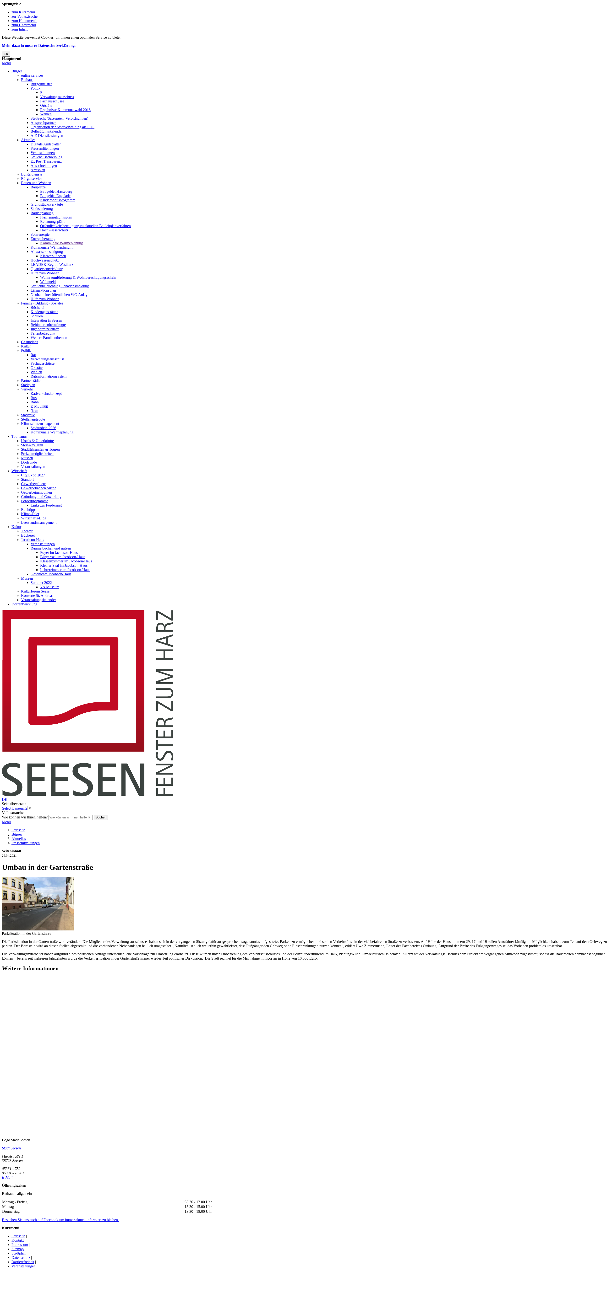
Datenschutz (20, 1257)
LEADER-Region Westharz (52, 264)
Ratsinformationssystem (48, 376)
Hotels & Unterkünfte (37, 441)
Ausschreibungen (44, 166)
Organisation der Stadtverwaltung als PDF (62, 127)
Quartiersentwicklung (47, 269)
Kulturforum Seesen (36, 591)
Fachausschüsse (52, 101)
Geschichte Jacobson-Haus (51, 574)
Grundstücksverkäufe (47, 204)
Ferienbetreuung (43, 333)
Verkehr (27, 389)
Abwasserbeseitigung (47, 252)
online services (32, 75)
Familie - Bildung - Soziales (42, 303)
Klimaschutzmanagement (40, 424)
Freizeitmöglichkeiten (37, 454)
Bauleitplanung (42, 213)
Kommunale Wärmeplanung (61, 243)
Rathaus (27, 80)
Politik (35, 88)
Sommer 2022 (41, 583)
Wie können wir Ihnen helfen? (25, 817)
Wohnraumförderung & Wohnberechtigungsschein (78, 277)
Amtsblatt (38, 170)
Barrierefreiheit (22, 1262)
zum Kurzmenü (23, 12)
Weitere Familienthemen (49, 338)
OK (6, 54)
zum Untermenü (23, 25)
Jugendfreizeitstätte (45, 329)
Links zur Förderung (46, 505)
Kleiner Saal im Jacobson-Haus (63, 565)
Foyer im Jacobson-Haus (59, 552)
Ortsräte (46, 105)
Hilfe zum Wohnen (45, 273)
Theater (27, 531)
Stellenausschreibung (46, 157)
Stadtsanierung (42, 209)
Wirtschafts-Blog (33, 518)
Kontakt (17, 1240)
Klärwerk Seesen (53, 256)
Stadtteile (28, 415)
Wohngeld (48, 282)
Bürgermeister (41, 84)
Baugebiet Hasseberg (56, 191)
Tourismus (19, 436)
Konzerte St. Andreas (37, 595)
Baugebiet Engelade (55, 196)
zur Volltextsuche (24, 16)
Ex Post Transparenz (46, 161)
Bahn (35, 402)
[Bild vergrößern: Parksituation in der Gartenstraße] (38, 929)
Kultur (26, 346)
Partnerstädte (30, 381)
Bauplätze (38, 187)
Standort (27, 479)
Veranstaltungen (43, 153)
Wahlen (46, 114)
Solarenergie (40, 234)
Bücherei (37, 307)
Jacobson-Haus (32, 540)
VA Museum (49, 587)
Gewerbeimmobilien (36, 492)
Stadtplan (28, 385)
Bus (34, 398)
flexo (34, 411)
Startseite (18, 830)
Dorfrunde (29, 462)
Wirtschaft (19, 471)
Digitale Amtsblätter (46, 144)
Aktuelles (28, 140)
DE (4, 799)
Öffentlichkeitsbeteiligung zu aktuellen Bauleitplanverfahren (85, 226)
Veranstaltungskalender (38, 600)
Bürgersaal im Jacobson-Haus (62, 557)
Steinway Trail (32, 445)
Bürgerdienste (31, 174)
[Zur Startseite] (87, 795)
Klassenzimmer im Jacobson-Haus (66, 561)
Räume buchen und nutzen (51, 548)
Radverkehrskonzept (46, 393)
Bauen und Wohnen (36, 183)
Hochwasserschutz (54, 230)
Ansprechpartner (43, 123)
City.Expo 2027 (33, 475)
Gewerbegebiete (33, 484)
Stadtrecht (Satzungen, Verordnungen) (59, 118)
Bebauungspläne (52, 221)
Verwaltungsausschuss (57, 97)
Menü (6, 63)
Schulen (37, 316)
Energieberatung (43, 239)
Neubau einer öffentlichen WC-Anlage (60, 295)
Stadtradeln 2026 (43, 428)
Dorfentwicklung (24, 604)
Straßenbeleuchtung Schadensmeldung (60, 286)
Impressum (19, 1245)
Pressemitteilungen (45, 148)
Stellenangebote (33, 419)
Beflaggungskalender (47, 131)
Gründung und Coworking (41, 497)
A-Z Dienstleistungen (47, 136)
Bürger (16, 71)
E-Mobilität (39, 406)
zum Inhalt (19, 29)
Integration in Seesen (46, 320)
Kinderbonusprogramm (57, 200)
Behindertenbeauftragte (48, 325)
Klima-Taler (30, 514)
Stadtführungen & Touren (40, 449)
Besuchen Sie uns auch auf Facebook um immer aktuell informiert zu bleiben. (60, 1220)
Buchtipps (28, 509)
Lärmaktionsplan (43, 290)
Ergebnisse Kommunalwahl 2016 (65, 110)
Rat (42, 93)
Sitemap (17, 1249)
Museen (27, 458)
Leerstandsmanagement (38, 522)
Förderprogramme (34, 501)
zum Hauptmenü (24, 21)
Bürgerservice (31, 178)
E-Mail (7, 1177)
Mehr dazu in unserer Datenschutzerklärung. (39, 45)
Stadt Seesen (11, 1148)
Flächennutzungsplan (56, 217)
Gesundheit (29, 342)
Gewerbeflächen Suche (38, 488)
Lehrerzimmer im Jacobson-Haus (65, 570)
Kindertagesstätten (44, 312)
